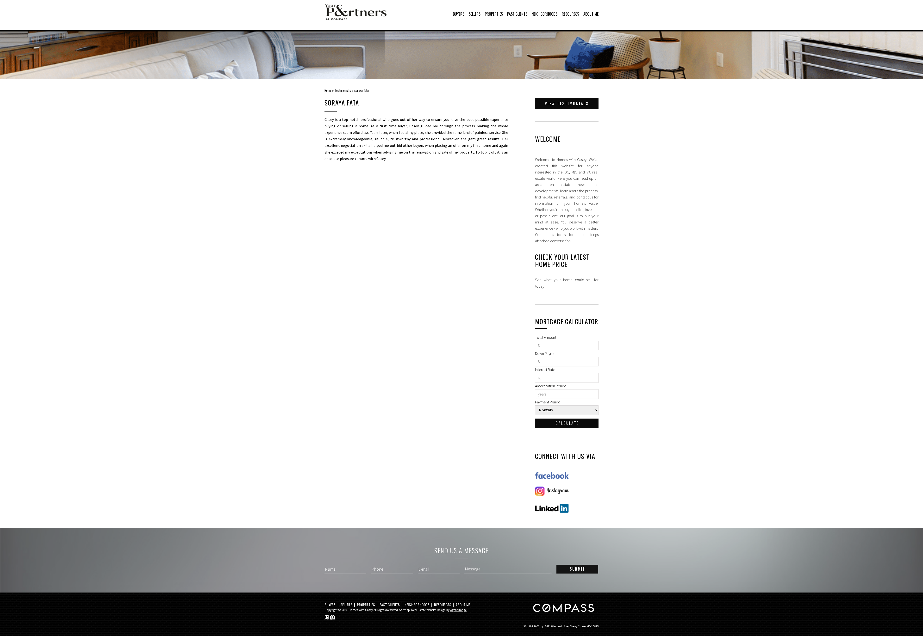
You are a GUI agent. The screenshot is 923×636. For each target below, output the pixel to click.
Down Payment (547, 353)
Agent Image (458, 610)
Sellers (474, 14)
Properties (494, 14)
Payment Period (547, 402)
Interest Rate (545, 369)
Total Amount (545, 337)
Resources (570, 14)
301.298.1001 (531, 626)
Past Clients (517, 14)
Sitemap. (405, 610)
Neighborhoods (544, 14)
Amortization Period (550, 385)
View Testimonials (567, 103)
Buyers (458, 14)
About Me (591, 14)
